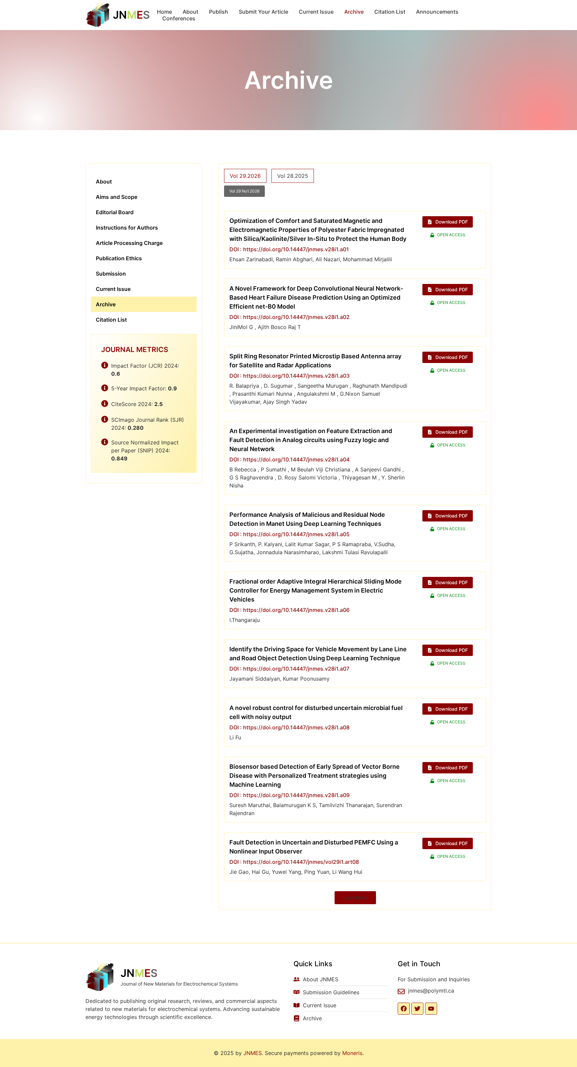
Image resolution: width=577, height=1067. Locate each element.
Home (164, 11)
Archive (354, 11)
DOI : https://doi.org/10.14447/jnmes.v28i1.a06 (289, 610)
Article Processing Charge (129, 243)
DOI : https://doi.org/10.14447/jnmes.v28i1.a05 (289, 534)
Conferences (178, 18)
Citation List (389, 11)
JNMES (252, 1053)
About (190, 11)
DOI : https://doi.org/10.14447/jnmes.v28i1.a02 (289, 317)
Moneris (352, 1053)
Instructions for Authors (127, 227)
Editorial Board (115, 212)
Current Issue (316, 11)
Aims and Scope (116, 197)
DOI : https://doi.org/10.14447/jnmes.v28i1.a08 (289, 727)
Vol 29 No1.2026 (244, 191)
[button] (355, 897)
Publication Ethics (119, 258)
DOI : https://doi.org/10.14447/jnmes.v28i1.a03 (289, 375)
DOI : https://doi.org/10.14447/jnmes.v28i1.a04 (289, 459)
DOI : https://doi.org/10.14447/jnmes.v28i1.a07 (289, 668)
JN (131, 14)
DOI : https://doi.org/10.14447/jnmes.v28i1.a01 (289, 249)
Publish (218, 11)
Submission (111, 273)
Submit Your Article (263, 11)
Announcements (437, 11)
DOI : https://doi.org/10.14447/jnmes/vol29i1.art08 (294, 861)
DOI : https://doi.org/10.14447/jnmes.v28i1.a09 (289, 795)
